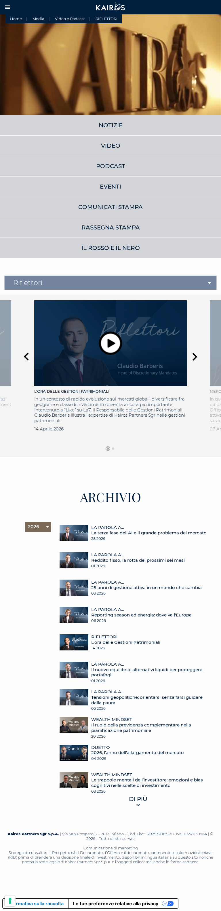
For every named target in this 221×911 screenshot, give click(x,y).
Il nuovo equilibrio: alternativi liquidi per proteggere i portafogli (148, 672)
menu (7, 7)
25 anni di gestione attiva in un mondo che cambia (146, 587)
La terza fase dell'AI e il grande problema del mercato (149, 533)
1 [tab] (108, 448)
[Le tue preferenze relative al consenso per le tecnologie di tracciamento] (10, 900)
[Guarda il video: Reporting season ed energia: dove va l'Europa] (74, 618)
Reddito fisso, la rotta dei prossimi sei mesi (138, 560)
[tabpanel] (110, 371)
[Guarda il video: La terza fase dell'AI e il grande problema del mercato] (74, 535)
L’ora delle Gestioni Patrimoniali (125, 642)
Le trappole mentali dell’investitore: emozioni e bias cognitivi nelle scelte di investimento (147, 782)
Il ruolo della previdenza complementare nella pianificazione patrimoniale (141, 727)
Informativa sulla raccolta (35, 903)
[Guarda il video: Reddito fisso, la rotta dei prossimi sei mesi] (74, 563)
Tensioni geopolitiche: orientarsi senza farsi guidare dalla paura (147, 700)
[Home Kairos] (110, 7)
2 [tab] (113, 448)
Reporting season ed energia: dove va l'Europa (141, 615)
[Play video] (111, 343)
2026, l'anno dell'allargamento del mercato (137, 752)
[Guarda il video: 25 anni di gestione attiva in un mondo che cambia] (74, 590)
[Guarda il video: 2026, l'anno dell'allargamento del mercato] (74, 755)
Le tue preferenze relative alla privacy (115, 903)
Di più (138, 799)
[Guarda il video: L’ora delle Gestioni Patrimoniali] (74, 645)
